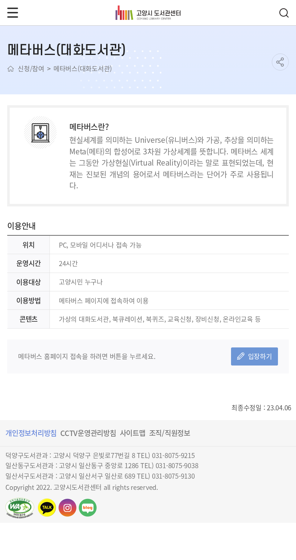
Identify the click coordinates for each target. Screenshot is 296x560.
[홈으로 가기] (10, 69)
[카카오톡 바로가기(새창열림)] (47, 508)
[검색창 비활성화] (284, 13)
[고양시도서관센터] (148, 12)
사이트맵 (132, 433)
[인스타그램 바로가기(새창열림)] (67, 508)
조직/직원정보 (169, 433)
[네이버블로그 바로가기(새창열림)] (88, 508)
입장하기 (260, 356)
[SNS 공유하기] (280, 62)
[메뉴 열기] (13, 12)
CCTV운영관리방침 (88, 433)
